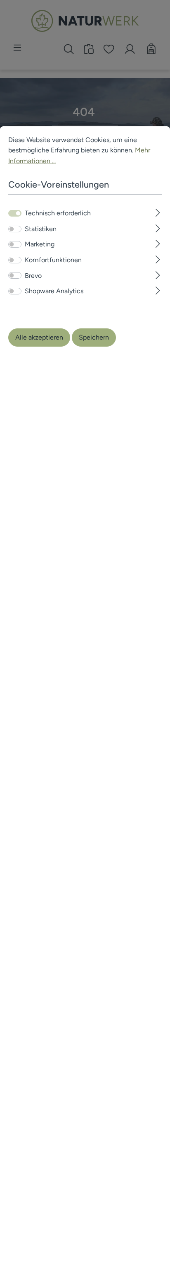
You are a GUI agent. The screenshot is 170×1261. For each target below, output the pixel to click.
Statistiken (41, 229)
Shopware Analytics (54, 291)
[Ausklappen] (158, 211)
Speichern (94, 337)
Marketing (39, 244)
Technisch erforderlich (58, 213)
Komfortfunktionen (53, 260)
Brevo (33, 276)
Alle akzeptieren (39, 337)
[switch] (14, 229)
